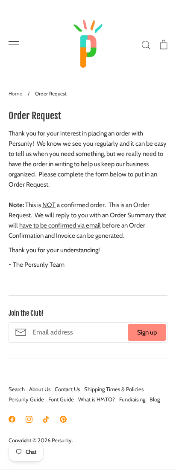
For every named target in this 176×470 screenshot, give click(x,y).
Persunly (62, 440)
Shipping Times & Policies (114, 389)
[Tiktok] (46, 419)
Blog (155, 399)
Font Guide (61, 399)
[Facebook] (12, 419)
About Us (39, 389)
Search (17, 389)
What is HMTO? (96, 399)
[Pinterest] (63, 419)
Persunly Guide (26, 399)
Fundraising (132, 399)
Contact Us (67, 389)
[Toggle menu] (13, 45)
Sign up (147, 332)
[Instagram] (29, 419)
